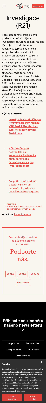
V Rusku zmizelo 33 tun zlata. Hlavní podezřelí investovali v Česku (24, 207)
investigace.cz (22, 214)
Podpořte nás (38, 6)
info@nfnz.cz (13, 343)
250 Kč (10, 274)
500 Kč (22, 274)
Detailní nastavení (12, 397)
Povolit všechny (33, 397)
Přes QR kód (23, 282)
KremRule (11, 204)
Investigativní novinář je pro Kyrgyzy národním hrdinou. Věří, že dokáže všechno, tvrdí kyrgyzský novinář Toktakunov (25, 126)
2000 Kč (35, 274)
